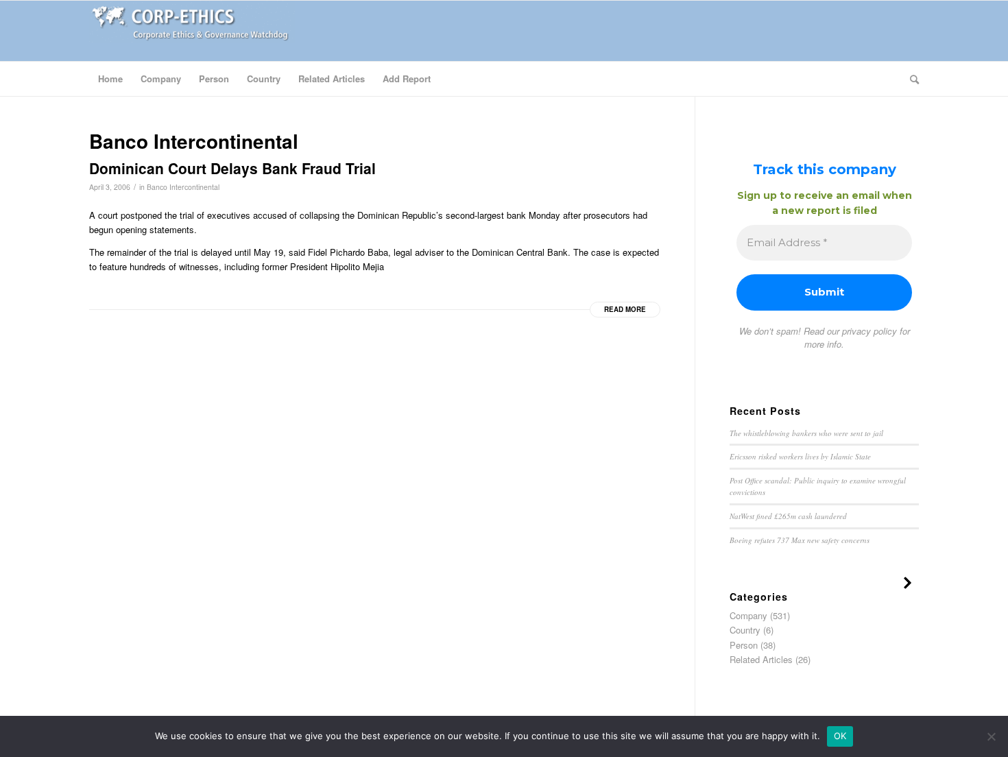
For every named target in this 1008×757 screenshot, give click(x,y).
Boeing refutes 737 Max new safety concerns (799, 540)
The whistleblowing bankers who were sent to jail (806, 433)
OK (840, 735)
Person (744, 644)
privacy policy (869, 330)
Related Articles (761, 659)
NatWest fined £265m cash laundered (788, 516)
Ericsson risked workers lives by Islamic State (800, 456)
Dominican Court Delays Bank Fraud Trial (232, 168)
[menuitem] (110, 79)
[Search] (910, 79)
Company (748, 615)
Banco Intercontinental (183, 187)
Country (745, 629)
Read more (625, 309)
